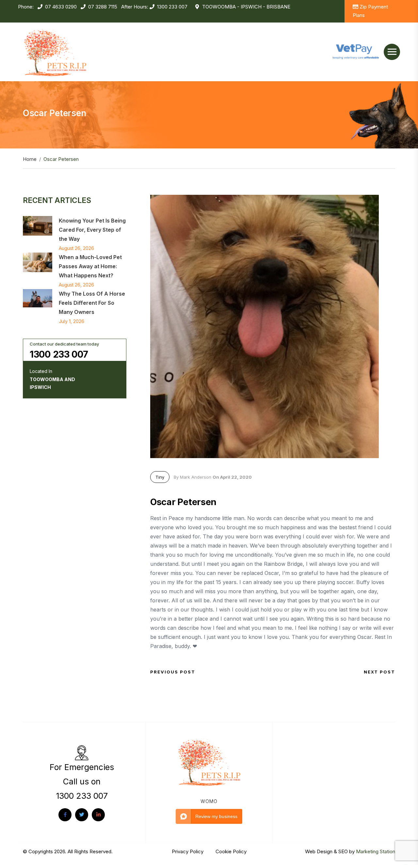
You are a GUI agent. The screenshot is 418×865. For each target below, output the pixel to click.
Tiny (159, 477)
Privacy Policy (188, 851)
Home (30, 159)
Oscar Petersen (183, 502)
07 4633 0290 (61, 7)
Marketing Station (375, 851)
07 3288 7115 (102, 7)
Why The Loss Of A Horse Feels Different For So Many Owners (92, 302)
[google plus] (98, 814)
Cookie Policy (231, 851)
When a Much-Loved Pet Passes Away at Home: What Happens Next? (90, 266)
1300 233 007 (172, 7)
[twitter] (81, 814)
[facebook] (65, 814)
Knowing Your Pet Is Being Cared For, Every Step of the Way (92, 229)
